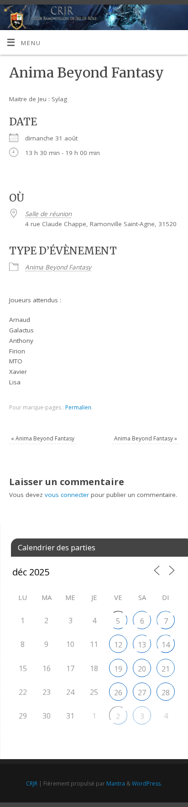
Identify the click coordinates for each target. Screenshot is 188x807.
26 (118, 693)
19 (118, 669)
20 (142, 669)
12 (118, 645)
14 (166, 645)
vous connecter (67, 495)
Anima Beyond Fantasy (58, 267)
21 (166, 669)
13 (142, 645)
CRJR (31, 783)
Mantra (115, 783)
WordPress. (147, 783)
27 (142, 693)
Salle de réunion (48, 214)
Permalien (78, 407)
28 (166, 693)
